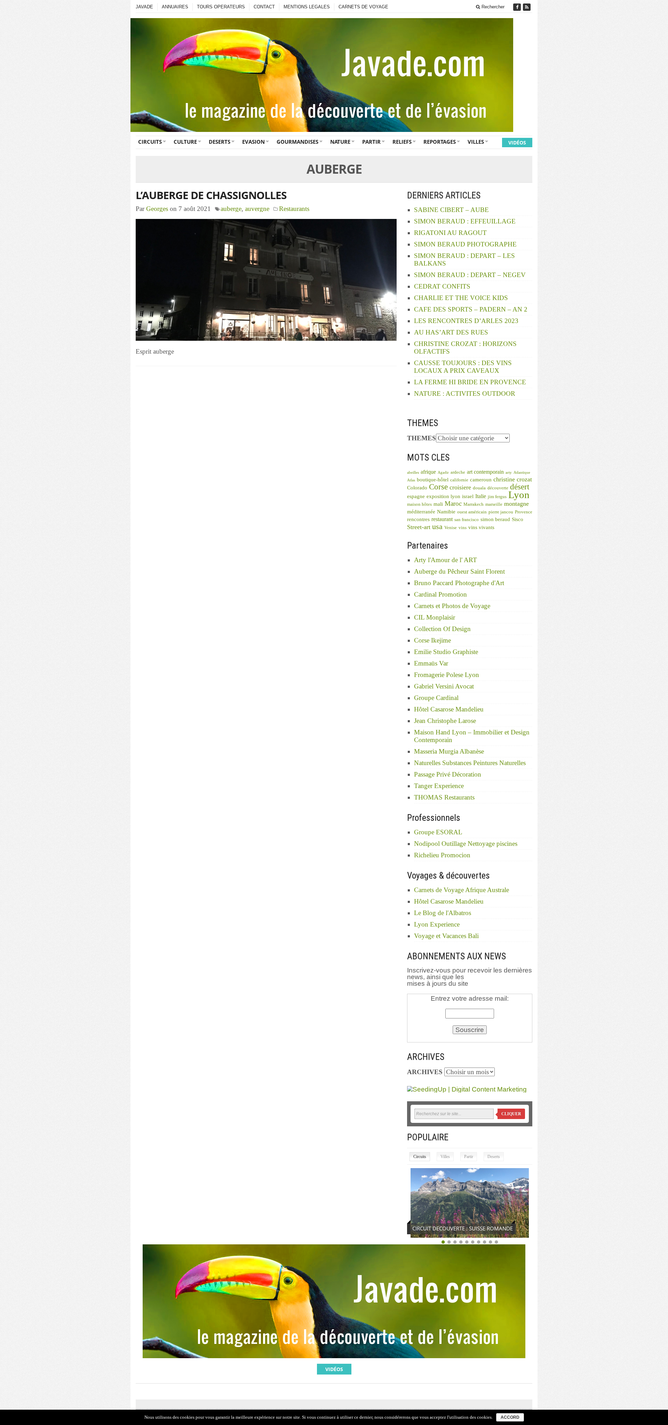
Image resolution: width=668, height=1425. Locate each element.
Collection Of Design (442, 628)
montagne (516, 503)
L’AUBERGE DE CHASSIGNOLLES (211, 195)
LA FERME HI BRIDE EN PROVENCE (470, 382)
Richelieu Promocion (442, 855)
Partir (371, 141)
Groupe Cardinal (436, 697)
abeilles (413, 472)
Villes (476, 141)
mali (438, 504)
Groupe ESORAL (438, 832)
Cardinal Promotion (440, 594)
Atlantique (522, 472)
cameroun (481, 479)
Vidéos (517, 142)
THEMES (421, 438)
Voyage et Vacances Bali (446, 935)
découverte (497, 488)
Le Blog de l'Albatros (442, 912)
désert (519, 486)
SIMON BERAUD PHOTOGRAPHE (465, 244)
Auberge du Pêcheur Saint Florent (459, 571)
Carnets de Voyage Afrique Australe (461, 889)
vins (463, 527)
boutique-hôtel (432, 479)
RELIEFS (402, 141)
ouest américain (472, 512)
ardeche (458, 472)
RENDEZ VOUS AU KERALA (444, 1228)
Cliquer (511, 1113)
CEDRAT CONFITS (442, 286)
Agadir (443, 472)
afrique (428, 472)
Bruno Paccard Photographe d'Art (459, 582)
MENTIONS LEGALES (307, 6)
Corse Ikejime (432, 640)
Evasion (253, 141)
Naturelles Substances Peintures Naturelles (470, 762)
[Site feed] (527, 7)
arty (509, 472)
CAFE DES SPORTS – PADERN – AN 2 (470, 309)
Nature (340, 141)
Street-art (418, 526)
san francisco (466, 519)
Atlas (411, 480)
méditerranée (421, 511)
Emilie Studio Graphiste (446, 651)
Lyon (519, 494)
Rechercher (492, 6)
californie (459, 480)
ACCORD (510, 1417)
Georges (157, 208)
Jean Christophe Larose (445, 720)
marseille (493, 504)
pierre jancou (500, 512)
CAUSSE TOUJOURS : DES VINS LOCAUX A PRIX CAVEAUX (463, 366)
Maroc (453, 503)
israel (468, 496)
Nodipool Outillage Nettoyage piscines (465, 843)
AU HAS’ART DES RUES (451, 332)
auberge (231, 208)
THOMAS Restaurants (444, 797)
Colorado (417, 487)
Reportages (439, 141)
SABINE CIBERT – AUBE (451, 209)
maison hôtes (419, 504)
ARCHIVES (425, 1072)
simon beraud (495, 519)
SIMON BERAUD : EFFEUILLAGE (465, 221)
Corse (438, 486)
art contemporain (485, 472)
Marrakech (473, 504)
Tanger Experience (439, 785)
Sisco (517, 519)
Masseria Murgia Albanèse (449, 751)
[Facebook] (518, 7)
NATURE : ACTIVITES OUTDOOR (464, 393)
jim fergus (497, 496)
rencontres (418, 519)
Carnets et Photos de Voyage (452, 605)
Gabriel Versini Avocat (444, 686)
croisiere (460, 487)
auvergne (257, 208)
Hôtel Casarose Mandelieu (449, 709)
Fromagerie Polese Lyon (446, 674)
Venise (450, 527)
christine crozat (512, 479)
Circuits (150, 141)
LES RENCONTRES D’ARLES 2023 (466, 320)
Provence (523, 512)
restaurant (442, 519)
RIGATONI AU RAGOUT (450, 232)
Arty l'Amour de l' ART (445, 560)
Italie (480, 496)
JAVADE (144, 6)
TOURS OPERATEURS (221, 6)
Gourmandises (297, 141)
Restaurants (294, 208)
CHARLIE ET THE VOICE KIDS (461, 297)
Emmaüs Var (431, 663)
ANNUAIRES (175, 6)
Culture (185, 141)
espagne (416, 496)
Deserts (219, 141)
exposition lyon (443, 496)
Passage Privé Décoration (447, 774)
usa (437, 526)
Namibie (446, 511)
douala (479, 488)
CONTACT (264, 6)
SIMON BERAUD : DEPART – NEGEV (470, 274)
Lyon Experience (437, 924)
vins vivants (481, 527)
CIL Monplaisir (434, 617)
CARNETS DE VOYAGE (363, 6)
